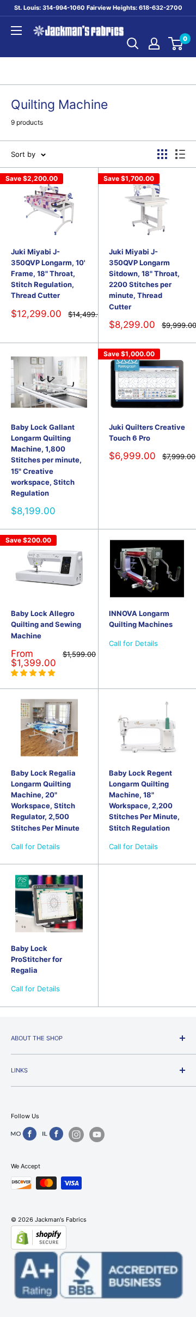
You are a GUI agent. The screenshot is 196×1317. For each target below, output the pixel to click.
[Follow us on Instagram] (76, 1134)
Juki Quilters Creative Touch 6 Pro (147, 432)
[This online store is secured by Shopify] (98, 1237)
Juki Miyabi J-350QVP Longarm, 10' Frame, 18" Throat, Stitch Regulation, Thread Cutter (48, 273)
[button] (34, 672)
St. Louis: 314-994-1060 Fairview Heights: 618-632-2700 (98, 7)
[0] (176, 43)
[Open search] (133, 44)
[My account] (154, 44)
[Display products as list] (180, 154)
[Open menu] (16, 30)
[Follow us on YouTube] (97, 1134)
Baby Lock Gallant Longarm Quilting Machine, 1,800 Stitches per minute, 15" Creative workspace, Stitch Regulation (46, 460)
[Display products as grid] (162, 154)
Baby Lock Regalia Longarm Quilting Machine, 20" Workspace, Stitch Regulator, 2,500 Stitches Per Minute (45, 800)
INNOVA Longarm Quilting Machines (141, 619)
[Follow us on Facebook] (23, 1134)
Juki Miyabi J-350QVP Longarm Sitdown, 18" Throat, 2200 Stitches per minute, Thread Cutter (144, 279)
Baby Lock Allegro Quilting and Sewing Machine (46, 624)
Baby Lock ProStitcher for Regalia (36, 959)
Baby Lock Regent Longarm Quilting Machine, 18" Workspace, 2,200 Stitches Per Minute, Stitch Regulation (144, 800)
